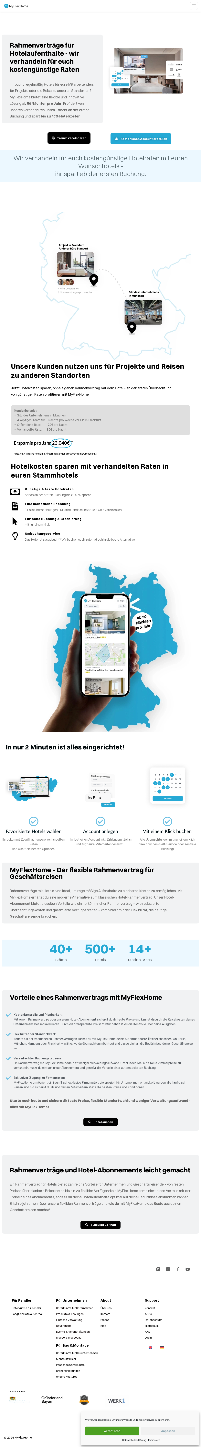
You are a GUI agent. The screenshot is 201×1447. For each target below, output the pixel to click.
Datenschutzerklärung (134, 1440)
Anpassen (168, 1431)
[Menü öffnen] (194, 6)
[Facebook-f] (178, 1269)
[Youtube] (188, 1269)
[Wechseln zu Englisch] (150, 1347)
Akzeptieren (112, 1431)
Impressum (154, 1440)
